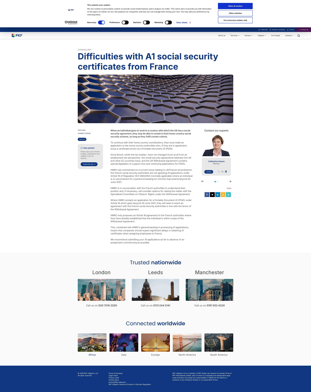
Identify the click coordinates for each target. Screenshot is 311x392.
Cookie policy (114, 380)
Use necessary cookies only (235, 20)
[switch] (125, 22)
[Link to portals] (287, 29)
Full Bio (208, 172)
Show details (181, 23)
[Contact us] (297, 29)
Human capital (84, 133)
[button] (215, 181)
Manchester (209, 272)
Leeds (155, 272)
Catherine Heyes (216, 161)
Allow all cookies (235, 6)
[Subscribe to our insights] (259, 30)
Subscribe (264, 29)
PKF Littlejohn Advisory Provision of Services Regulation (130, 384)
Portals (291, 29)
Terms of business (116, 373)
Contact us (304, 29)
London (101, 272)
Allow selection (235, 13)
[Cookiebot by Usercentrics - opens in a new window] (71, 22)
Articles (82, 139)
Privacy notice (114, 378)
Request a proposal (278, 29)
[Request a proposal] (270, 29)
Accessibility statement (117, 382)
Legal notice (113, 375)
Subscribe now (88, 164)
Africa (92, 354)
